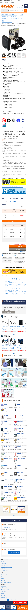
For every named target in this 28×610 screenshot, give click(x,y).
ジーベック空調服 (14, 290)
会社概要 (3, 569)
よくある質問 (4, 574)
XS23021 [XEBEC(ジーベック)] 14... (20, 347)
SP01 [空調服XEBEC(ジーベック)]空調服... (5, 347)
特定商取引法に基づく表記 (6, 567)
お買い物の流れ (4, 587)
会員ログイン (4, 593)
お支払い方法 (4, 591)
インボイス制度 (4, 570)
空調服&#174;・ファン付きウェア (15, 282)
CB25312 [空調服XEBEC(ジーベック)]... (5, 328)
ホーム (2, 608)
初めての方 (3, 586)
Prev (2, 510)
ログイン (22, 7)
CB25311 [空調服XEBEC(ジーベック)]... (13, 328)
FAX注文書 (3, 576)
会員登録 (18, 7)
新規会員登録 (4, 597)
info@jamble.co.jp (5, 535)
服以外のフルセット (12, 294)
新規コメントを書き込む (8, 312)
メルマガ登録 (4, 595)
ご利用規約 (3, 563)
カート (14, 607)
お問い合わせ (13, 552)
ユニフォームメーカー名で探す (11, 278)
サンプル (3, 580)
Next (25, 510)
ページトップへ (14, 599)
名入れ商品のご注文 (5, 589)
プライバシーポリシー (5, 565)
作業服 (6, 276)
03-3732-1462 (7, 527)
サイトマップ (4, 561)
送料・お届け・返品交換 (6, 582)
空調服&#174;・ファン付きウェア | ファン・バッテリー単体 (15, 286)
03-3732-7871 (7, 526)
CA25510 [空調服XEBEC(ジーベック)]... (20, 328)
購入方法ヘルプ (23, 251)
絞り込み (8, 608)
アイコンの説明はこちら (21, 128)
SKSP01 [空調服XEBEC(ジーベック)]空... (12, 347)
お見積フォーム (4, 578)
